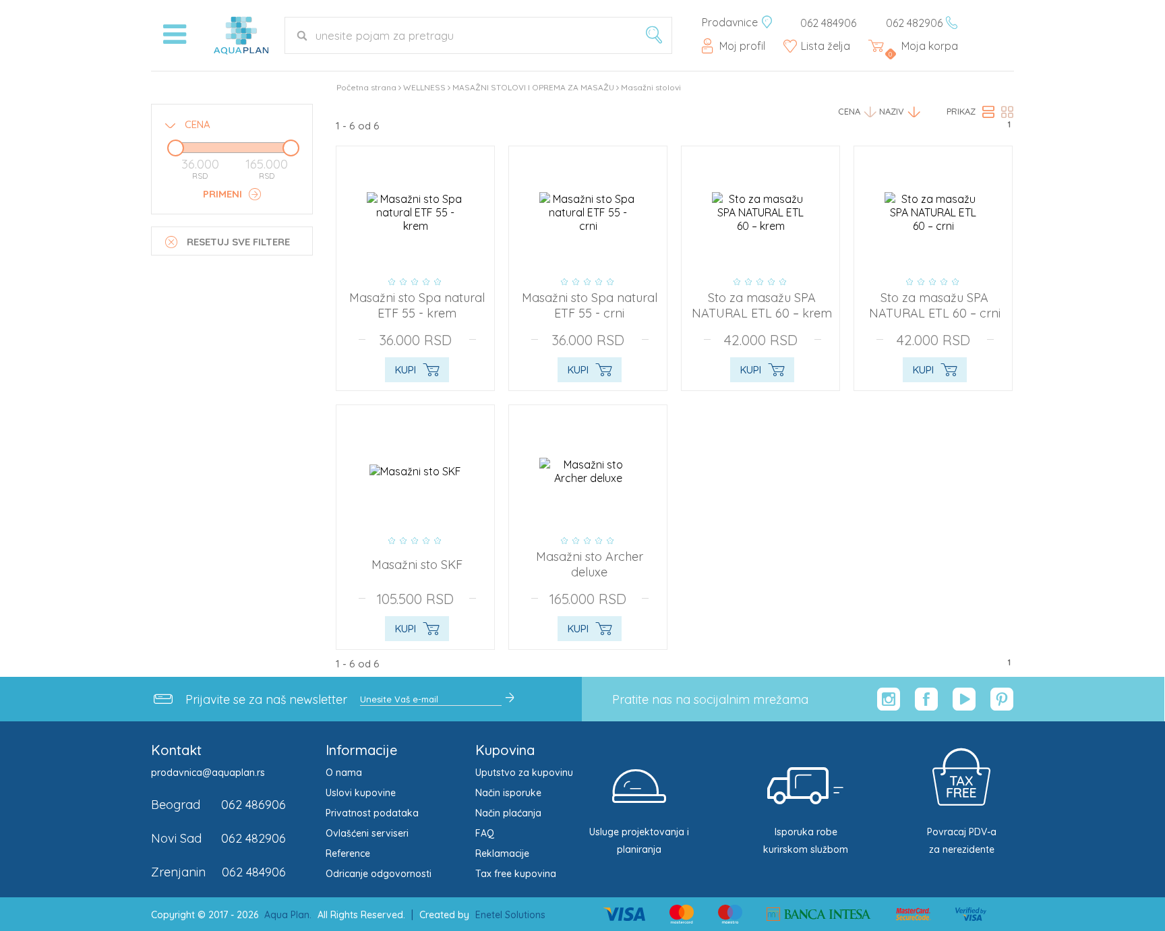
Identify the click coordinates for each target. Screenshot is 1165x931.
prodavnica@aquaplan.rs (208, 773)
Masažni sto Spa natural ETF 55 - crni (589, 305)
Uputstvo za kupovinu (524, 773)
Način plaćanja (508, 813)
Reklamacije (502, 853)
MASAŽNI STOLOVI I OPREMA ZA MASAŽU (533, 87)
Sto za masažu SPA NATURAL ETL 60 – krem (762, 305)
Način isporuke (508, 793)
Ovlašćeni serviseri (367, 833)
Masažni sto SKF (416, 564)
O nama (344, 773)
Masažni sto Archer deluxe (589, 564)
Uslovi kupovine (361, 793)
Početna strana (366, 87)
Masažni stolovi (651, 87)
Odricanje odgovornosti (378, 874)
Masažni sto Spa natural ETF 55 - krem (417, 305)
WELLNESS (424, 87)
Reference (348, 853)
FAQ (484, 833)
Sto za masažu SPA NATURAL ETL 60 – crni (934, 305)
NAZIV (891, 111)
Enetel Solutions (510, 915)
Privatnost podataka (372, 813)
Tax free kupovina (515, 874)
